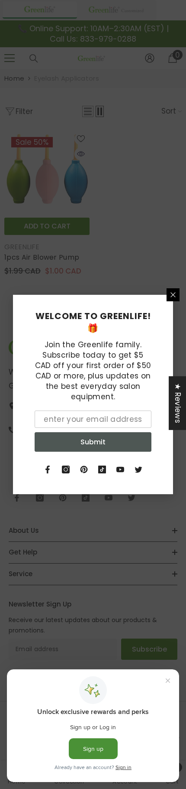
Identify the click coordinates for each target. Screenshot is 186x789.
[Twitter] (138, 469)
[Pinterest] (84, 469)
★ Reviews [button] (178, 403)
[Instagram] (66, 469)
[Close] (173, 294)
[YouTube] (120, 469)
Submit (93, 442)
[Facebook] (47, 469)
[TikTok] (102, 469)
